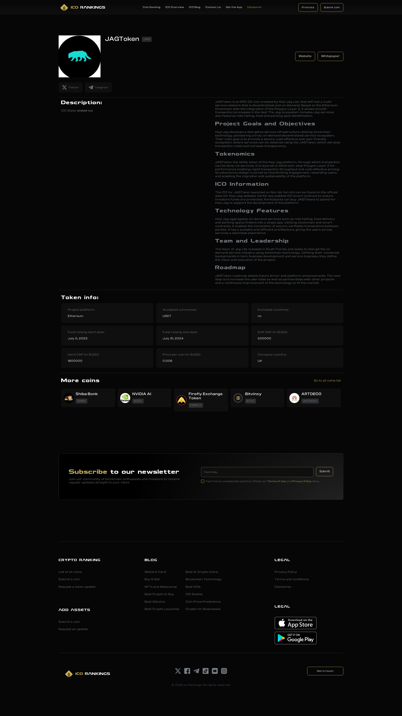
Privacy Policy (302, 481)
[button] (151, 7)
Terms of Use (276, 481)
